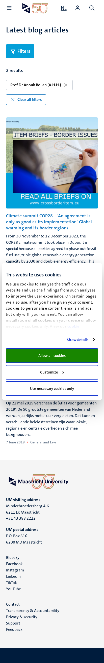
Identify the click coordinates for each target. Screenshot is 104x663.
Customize (49, 372)
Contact (13, 604)
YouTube (13, 589)
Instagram (15, 570)
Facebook (14, 563)
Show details (77, 339)
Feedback (14, 629)
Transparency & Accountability (32, 610)
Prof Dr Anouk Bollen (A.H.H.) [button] (35, 85)
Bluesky (12, 557)
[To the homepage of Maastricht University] (35, 8)
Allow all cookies (52, 355)
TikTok (11, 582)
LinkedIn (13, 576)
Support (13, 623)
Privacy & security (21, 616)
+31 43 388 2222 (21, 518)
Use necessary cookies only (52, 388)
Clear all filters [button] (29, 99)
